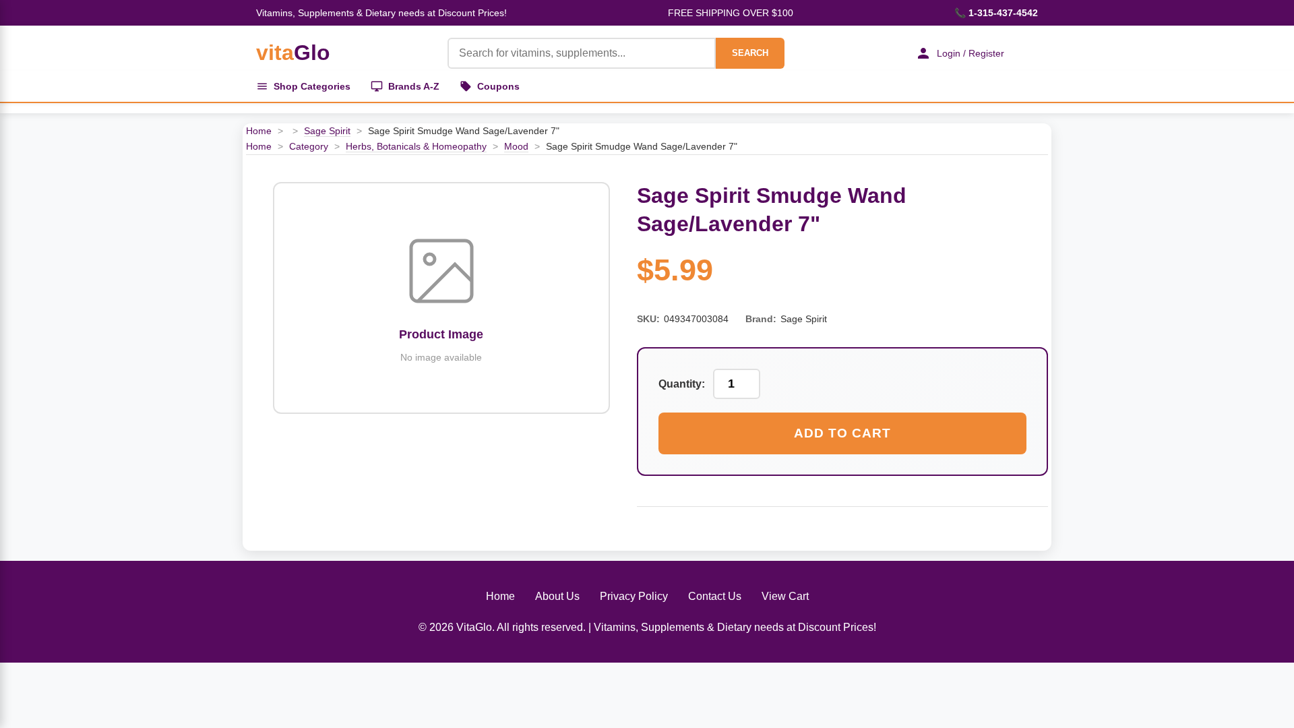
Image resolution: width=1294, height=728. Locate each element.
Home (259, 130)
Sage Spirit (327, 130)
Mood (516, 146)
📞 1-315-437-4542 (996, 12)
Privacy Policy (634, 596)
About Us (557, 596)
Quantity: (681, 384)
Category (308, 146)
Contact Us (714, 596)
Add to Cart (842, 433)
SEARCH (750, 53)
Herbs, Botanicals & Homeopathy (416, 146)
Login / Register (970, 53)
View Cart (785, 596)
